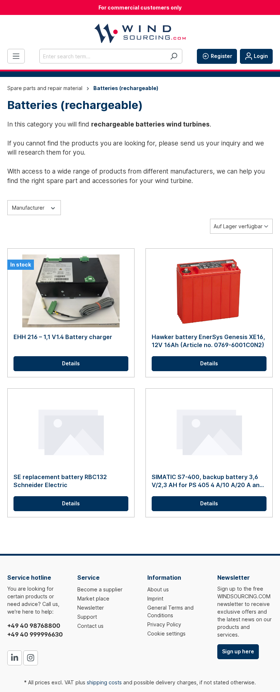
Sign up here (238, 651)
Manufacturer (29, 208)
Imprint (155, 598)
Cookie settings (166, 633)
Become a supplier (99, 589)
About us (158, 589)
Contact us (90, 626)
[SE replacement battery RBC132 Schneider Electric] (70, 430)
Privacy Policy (164, 624)
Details (71, 363)
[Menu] (16, 56)
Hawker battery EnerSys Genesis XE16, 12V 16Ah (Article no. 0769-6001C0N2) (208, 341)
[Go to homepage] (140, 33)
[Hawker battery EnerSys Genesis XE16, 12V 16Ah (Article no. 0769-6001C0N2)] (209, 290)
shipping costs (104, 682)
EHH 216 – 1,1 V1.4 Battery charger (62, 337)
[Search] (173, 56)
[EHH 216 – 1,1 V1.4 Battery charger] (70, 290)
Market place (93, 598)
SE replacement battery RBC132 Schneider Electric (60, 481)
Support (87, 617)
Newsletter (90, 607)
